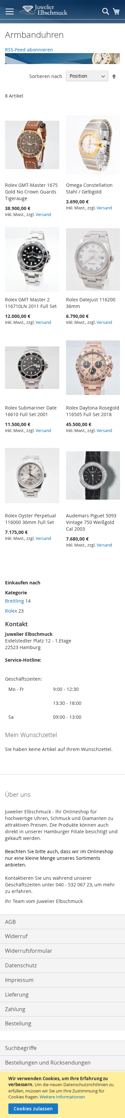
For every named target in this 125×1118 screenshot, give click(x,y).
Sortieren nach (45, 76)
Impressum (19, 980)
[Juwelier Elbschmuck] (47, 10)
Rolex (11, 611)
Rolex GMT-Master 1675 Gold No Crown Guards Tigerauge (31, 191)
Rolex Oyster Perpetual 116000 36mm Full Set (30, 518)
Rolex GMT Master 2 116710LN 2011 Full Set (31, 302)
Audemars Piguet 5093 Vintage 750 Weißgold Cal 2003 (91, 522)
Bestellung (18, 1023)
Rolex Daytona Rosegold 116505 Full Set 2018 (92, 411)
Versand (43, 214)
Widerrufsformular (28, 950)
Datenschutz (21, 965)
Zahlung (15, 1009)
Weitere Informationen (62, 1097)
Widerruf (16, 936)
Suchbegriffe (21, 1048)
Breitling (14, 601)
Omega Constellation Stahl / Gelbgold (89, 188)
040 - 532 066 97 (23, 672)
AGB (10, 922)
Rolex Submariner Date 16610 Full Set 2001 (31, 411)
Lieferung (17, 994)
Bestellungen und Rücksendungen (48, 1062)
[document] (63, 1095)
